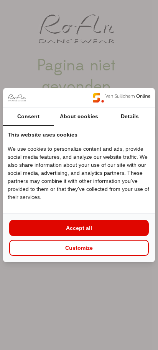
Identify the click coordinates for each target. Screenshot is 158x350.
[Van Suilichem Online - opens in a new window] (121, 98)
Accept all (79, 228)
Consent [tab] (28, 116)
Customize (79, 248)
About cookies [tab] (79, 116)
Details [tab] (130, 116)
